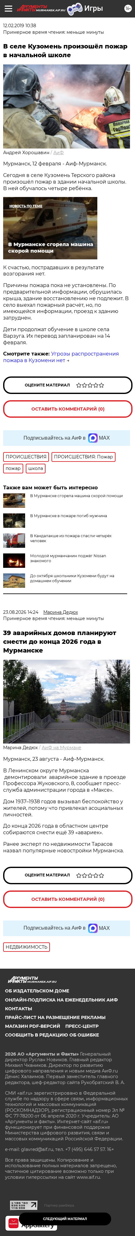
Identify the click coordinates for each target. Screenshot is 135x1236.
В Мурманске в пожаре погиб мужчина (68, 515)
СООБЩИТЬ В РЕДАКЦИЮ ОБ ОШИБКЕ (52, 1035)
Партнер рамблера (59, 1205)
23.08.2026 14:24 (20, 612)
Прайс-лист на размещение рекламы (55, 1017)
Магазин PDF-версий (32, 1026)
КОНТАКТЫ (18, 1009)
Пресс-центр (82, 1026)
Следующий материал (65, 1219)
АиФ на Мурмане (61, 747)
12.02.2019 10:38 (19, 25)
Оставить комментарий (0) (68, 409)
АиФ (58, 152)
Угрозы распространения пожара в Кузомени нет (61, 357)
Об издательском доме (37, 991)
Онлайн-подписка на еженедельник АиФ (61, 1000)
